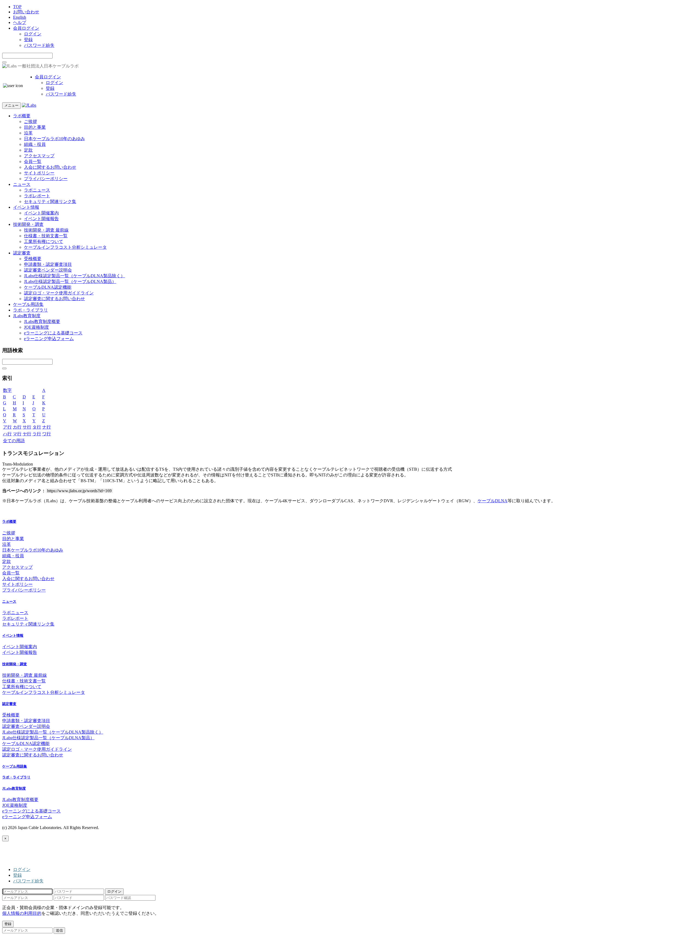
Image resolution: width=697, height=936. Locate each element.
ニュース (21, 184)
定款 (28, 150)
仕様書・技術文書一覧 (46, 235)
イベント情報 (26, 207)
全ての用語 (14, 440)
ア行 (7, 427)
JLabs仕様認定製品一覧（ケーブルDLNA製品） (70, 281)
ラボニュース (37, 190)
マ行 (17, 434)
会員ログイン (26, 28)
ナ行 (46, 427)
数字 (7, 390)
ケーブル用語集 (28, 304)
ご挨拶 (30, 121)
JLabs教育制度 (27, 315)
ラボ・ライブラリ (30, 310)
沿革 (28, 133)
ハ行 (7, 434)
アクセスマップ (39, 155)
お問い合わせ (26, 12)
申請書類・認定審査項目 (48, 264)
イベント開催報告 (41, 218)
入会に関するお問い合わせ (50, 167)
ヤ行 (27, 434)
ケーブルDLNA (493, 500)
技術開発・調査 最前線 (46, 230)
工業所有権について (43, 241)
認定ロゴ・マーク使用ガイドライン (59, 293)
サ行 (27, 427)
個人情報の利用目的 (21, 913)
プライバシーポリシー (46, 178)
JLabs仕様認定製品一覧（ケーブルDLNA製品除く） (74, 275)
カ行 (17, 427)
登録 (28, 39)
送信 (59, 930)
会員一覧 (32, 161)
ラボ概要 (21, 115)
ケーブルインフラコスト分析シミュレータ (65, 247)
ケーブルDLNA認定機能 (47, 287)
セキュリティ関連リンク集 (50, 201)
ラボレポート (37, 195)
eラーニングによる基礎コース (53, 333)
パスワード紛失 (39, 45)
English (19, 17)
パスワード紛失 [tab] (28, 881)
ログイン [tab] (21, 869)
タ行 (36, 427)
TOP (17, 6)
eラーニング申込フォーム (49, 338)
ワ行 (46, 434)
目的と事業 (35, 127)
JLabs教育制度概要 (42, 321)
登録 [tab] (17, 875)
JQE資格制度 (36, 327)
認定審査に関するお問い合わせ (54, 298)
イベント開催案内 (41, 213)
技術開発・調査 (28, 224)
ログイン (32, 34)
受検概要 (32, 258)
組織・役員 (35, 144)
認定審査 (21, 253)
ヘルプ (19, 22)
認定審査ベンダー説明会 (48, 270)
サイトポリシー (39, 173)
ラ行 (36, 434)
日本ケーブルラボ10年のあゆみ (54, 138)
